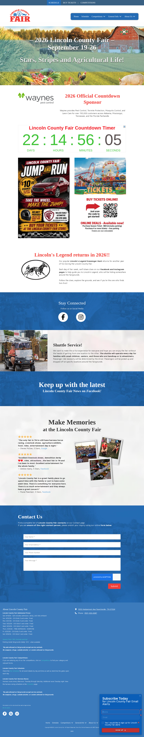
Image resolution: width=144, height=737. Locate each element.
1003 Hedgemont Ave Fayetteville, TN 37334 (96, 609)
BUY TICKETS (69, 3)
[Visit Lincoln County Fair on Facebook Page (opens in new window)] (5, 714)
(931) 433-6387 (90, 613)
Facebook (44, 469)
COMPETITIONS (88, 3)
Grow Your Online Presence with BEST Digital (87, 727)
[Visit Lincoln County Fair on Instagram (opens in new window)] (17, 714)
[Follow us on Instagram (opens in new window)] (81, 317)
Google (44, 448)
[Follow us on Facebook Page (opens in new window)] (63, 317)
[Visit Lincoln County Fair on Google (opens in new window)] (11, 714)
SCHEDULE (54, 3)
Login (72, 731)
